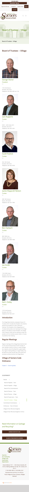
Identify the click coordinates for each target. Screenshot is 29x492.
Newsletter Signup (14, 3)
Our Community (6, 457)
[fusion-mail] (2, 84)
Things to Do (5, 458)
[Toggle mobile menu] (26, 15)
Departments (5, 462)
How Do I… (4, 455)
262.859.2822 (14, 1)
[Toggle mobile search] (23, 15)
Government (5, 460)
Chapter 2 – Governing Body (9, 365)
